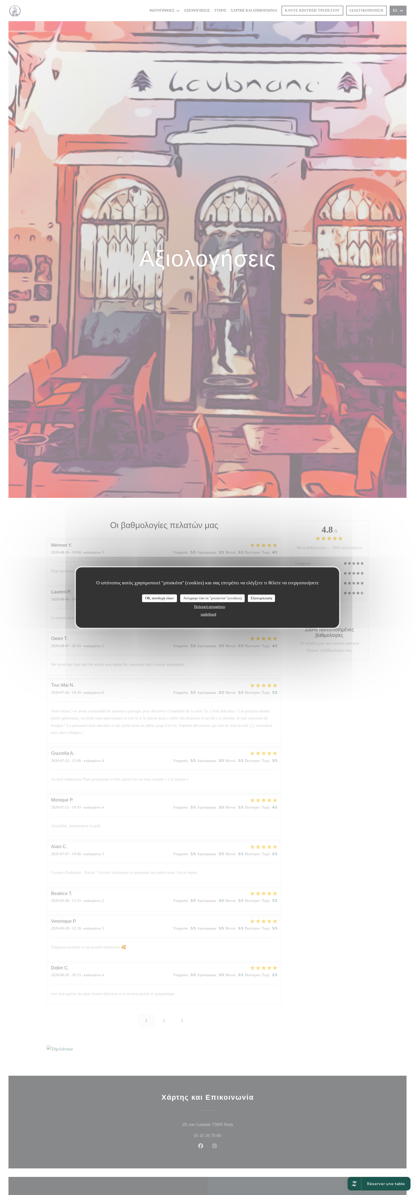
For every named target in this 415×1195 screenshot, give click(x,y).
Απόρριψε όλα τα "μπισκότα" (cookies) (212, 598)
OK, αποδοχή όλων (159, 598)
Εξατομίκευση (261, 598)
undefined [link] (208, 614)
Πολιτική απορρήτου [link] (209, 606)
